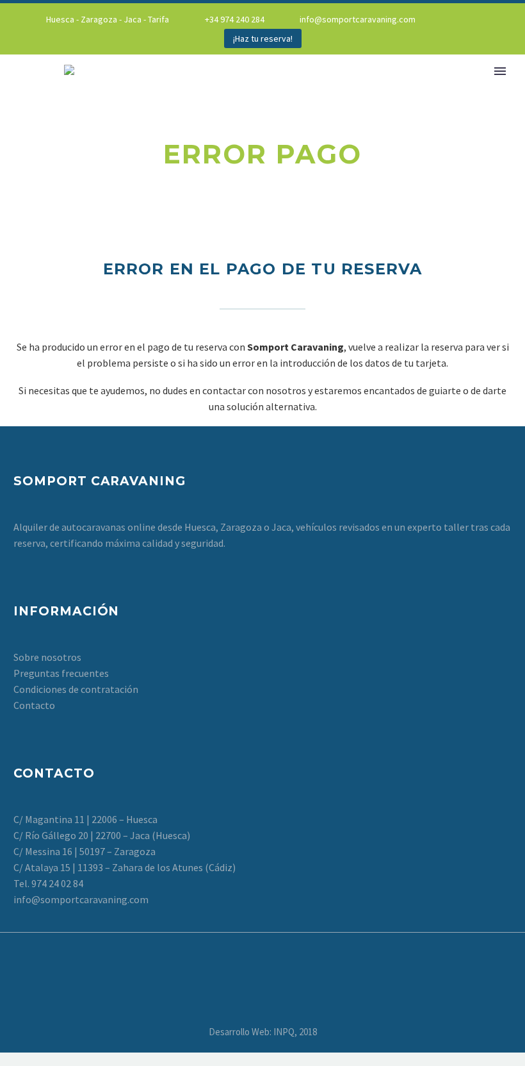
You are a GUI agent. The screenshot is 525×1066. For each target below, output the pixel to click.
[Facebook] (466, 19)
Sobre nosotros (47, 657)
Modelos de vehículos (271, 88)
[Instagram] (486, 19)
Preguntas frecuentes (61, 673)
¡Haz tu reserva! (263, 38)
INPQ (284, 1032)
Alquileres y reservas (418, 88)
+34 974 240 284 (234, 19)
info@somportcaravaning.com (358, 19)
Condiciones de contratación (75, 689)
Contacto (34, 705)
